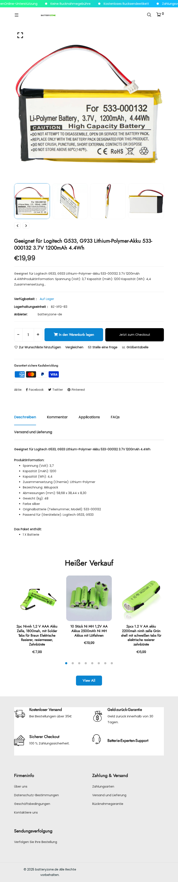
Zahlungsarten (103, 786)
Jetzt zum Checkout (134, 334)
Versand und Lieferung (109, 795)
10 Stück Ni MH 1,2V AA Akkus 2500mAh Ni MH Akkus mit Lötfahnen (89, 631)
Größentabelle (137, 347)
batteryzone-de (50, 314)
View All (89, 680)
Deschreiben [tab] (25, 417)
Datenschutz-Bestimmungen (36, 795)
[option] (89, 104)
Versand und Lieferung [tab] (33, 432)
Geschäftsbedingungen (32, 804)
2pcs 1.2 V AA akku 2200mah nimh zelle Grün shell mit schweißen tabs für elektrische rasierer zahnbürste (141, 635)
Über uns (20, 786)
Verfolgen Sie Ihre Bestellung (35, 842)
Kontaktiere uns (26, 812)
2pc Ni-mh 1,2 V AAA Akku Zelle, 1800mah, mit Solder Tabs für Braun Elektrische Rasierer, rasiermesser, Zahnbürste (36, 635)
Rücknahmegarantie (107, 804)
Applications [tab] (89, 417)
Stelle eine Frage (104, 347)
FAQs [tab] (115, 417)
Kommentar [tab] (57, 417)
